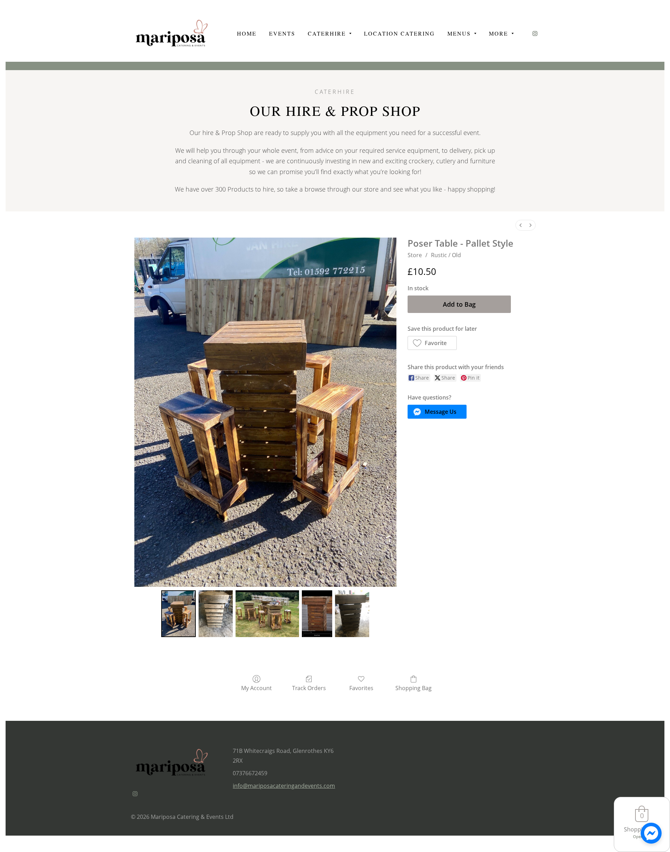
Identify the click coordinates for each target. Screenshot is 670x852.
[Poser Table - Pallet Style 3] (317, 613)
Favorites (361, 688)
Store (415, 255)
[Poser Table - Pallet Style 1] (216, 613)
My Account (256, 688)
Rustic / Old (446, 255)
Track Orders (309, 688)
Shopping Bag (413, 688)
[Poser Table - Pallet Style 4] (352, 613)
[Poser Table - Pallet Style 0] (178, 613)
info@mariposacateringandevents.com (284, 786)
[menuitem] (521, 225)
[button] (432, 343)
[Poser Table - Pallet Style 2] (267, 613)
